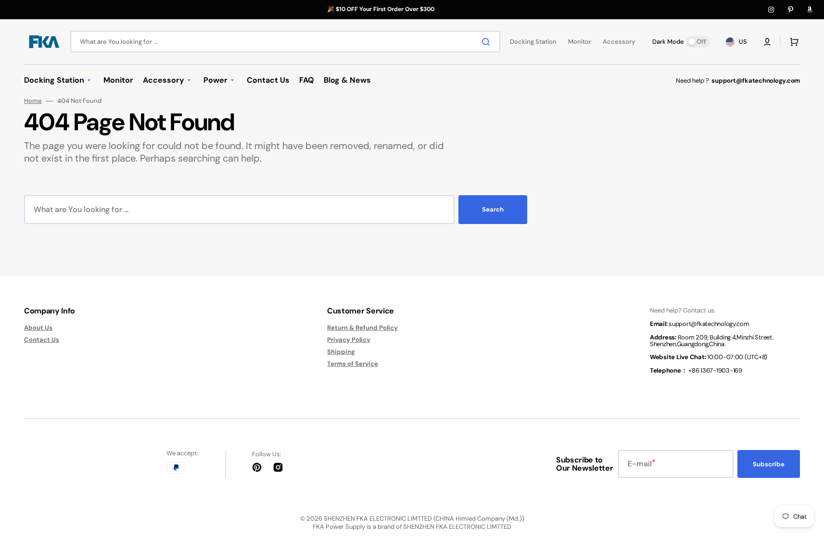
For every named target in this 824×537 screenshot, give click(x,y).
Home (33, 101)
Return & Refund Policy (362, 328)
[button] (767, 41)
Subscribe (769, 464)
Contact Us (41, 340)
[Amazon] (809, 9)
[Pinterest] (790, 9)
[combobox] (285, 41)
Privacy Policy (348, 340)
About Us (38, 328)
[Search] (487, 41)
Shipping (341, 352)
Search (493, 209)
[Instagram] (771, 9)
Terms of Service (352, 364)
